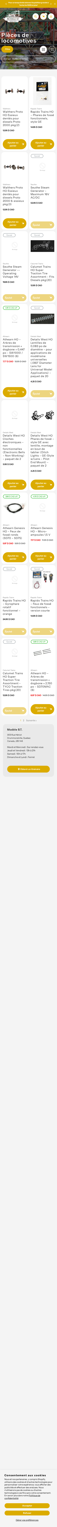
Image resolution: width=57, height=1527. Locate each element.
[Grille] (43, 49)
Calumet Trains (37, 263)
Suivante (30, 720)
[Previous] (6, 4)
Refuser (27, 1513)
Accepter (27, 1505)
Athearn (6, 336)
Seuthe (34, 184)
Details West (36, 336)
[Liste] (52, 49)
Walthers (6, 109)
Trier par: (7, 59)
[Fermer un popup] (55, 4)
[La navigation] (51, 16)
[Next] (50, 4)
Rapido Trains (36, 109)
